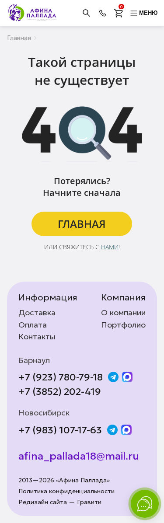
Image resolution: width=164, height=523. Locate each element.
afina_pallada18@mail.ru (78, 456)
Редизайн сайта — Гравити (59, 502)
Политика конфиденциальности (66, 491)
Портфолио (123, 325)
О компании (123, 312)
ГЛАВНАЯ (82, 223)
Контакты (37, 337)
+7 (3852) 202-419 (59, 391)
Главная (19, 38)
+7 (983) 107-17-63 (60, 430)
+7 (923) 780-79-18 (60, 377)
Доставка (37, 312)
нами (110, 247)
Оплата (32, 325)
